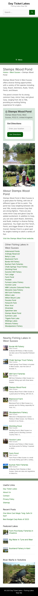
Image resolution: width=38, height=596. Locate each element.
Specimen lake (11, 311)
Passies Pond (10, 300)
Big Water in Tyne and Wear (21, 540)
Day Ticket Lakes (19, 3)
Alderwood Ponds (12, 251)
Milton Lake (9, 295)
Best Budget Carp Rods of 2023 (16, 519)
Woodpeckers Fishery (13, 326)
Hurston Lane (10, 285)
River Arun (9, 305)
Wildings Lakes (11, 321)
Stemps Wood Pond (13, 313)
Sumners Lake (11, 316)
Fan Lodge (9, 274)
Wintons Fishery (11, 324)
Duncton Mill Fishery (13, 272)
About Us (7, 492)
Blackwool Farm (11, 259)
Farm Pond (9, 277)
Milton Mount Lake (12, 298)
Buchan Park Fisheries (14, 264)
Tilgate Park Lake (12, 318)
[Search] (32, 12)
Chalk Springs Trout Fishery (16, 267)
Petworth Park (11, 303)
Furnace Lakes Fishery (14, 282)
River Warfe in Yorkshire (14, 560)
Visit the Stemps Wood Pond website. (18, 238)
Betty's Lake (10, 256)
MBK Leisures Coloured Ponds (17, 287)
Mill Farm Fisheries (12, 293)
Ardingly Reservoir (12, 254)
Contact (6, 496)
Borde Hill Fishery (12, 262)
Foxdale (8, 280)
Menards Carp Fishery (14, 290)
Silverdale (9, 308)
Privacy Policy (8, 499)
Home (5, 72)
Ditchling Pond (11, 269)
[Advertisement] (19, 37)
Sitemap (6, 503)
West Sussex (15, 72)
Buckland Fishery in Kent (19, 548)
